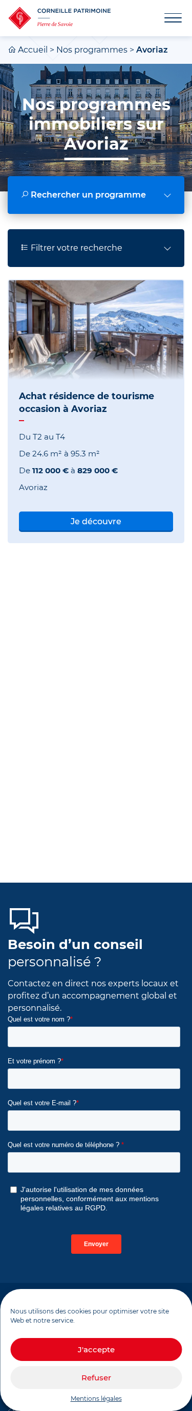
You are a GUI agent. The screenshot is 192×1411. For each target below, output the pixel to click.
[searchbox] (96, 195)
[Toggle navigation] (167, 18)
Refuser (96, 1377)
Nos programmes (91, 50)
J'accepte (96, 1349)
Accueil (33, 50)
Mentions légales (96, 1398)
